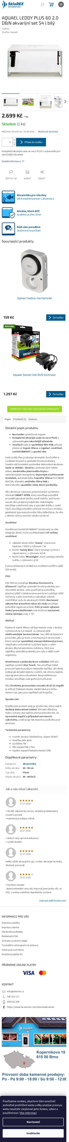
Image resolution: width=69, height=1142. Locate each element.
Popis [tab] (8, 419)
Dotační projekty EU (12, 954)
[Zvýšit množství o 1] (14, 140)
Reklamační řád (10, 936)
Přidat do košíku (33, 142)
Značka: (10, 32)
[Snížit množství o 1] (14, 144)
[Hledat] (42, 4)
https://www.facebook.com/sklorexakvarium (30, 1007)
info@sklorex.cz (15, 991)
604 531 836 (13, 1002)
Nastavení (33, 1122)
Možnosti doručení (48, 131)
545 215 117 (13, 996)
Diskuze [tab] (33, 419)
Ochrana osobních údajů (14, 941)
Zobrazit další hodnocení (52, 901)
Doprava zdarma (10, 927)
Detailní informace (11, 161)
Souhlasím (33, 1133)
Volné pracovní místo (13, 950)
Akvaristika (29, 764)
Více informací (28, 1113)
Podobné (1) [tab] (19, 419)
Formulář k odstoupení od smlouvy (20, 945)
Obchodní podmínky (12, 932)
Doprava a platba (11, 923)
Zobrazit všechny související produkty (34, 408)
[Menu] (61, 4)
